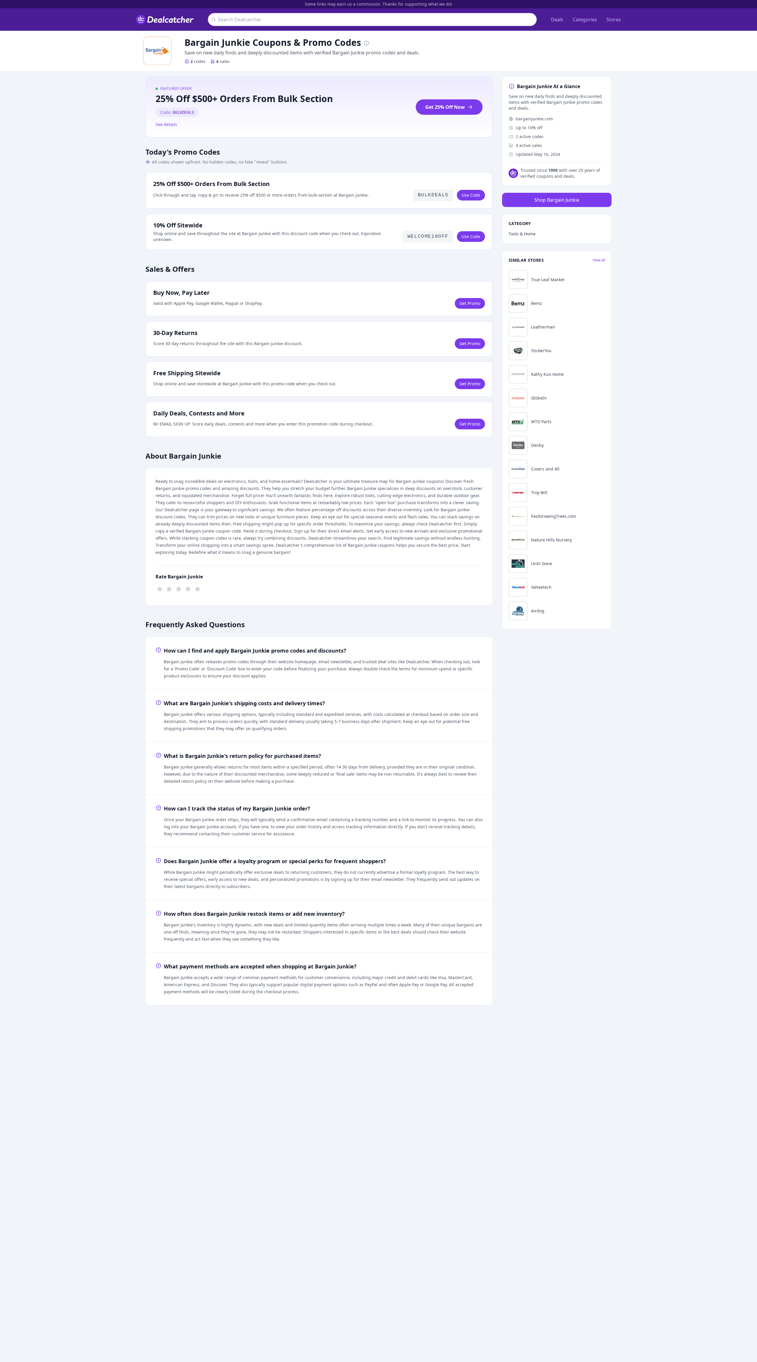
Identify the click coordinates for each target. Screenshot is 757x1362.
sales (223, 61)
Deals (557, 19)
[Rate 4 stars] (188, 588)
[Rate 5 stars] (197, 588)
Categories (585, 19)
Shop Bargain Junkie (556, 200)
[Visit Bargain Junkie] (157, 51)
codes (198, 61)
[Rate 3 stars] (178, 588)
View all (599, 260)
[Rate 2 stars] (169, 588)
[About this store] (366, 42)
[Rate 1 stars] (160, 588)
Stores (613, 19)
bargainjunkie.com (534, 119)
